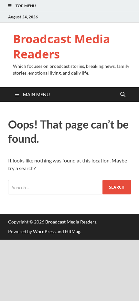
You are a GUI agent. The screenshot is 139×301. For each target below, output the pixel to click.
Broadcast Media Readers (61, 46)
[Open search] (123, 94)
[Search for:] (69, 187)
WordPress (44, 231)
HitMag (72, 231)
